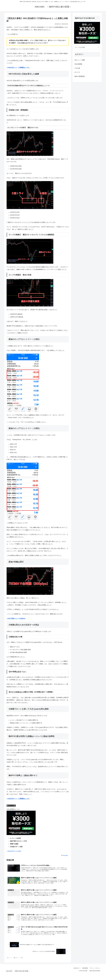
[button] (98, 47)
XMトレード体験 (11, 805)
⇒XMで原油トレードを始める (16, 618)
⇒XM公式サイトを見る (14, 851)
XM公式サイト (77, 968)
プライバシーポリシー (94, 968)
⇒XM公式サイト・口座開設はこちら (18, 67)
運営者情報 (85, 968)
